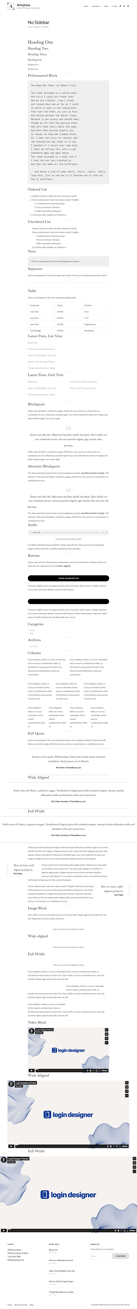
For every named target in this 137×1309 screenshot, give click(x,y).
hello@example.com (15, 1260)
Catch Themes (125, 1305)
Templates (36, 27)
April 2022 (34, 646)
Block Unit (32, 342)
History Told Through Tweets (41, 361)
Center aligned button (68, 578)
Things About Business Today (41, 368)
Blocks (32, 630)
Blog (31, 633)
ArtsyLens (23, 5)
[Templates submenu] (100, 6)
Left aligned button (68, 601)
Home (30, 27)
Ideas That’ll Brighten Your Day (42, 355)
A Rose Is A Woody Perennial (41, 349)
